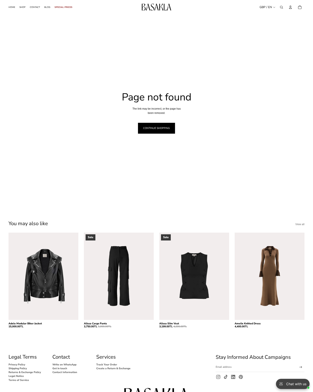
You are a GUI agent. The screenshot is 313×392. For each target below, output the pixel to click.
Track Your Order (106, 364)
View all (299, 224)
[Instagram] (218, 376)
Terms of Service (19, 380)
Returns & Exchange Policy (25, 372)
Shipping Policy (18, 368)
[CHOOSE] (72, 313)
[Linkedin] (233, 376)
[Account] (290, 7)
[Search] (281, 7)
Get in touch (59, 368)
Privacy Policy (17, 364)
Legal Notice (16, 376)
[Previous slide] (15, 276)
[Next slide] (72, 276)
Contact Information (64, 372)
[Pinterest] (240, 376)
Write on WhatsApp (64, 364)
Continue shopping (156, 128)
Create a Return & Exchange (113, 368)
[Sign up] (300, 367)
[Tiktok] (225, 376)
